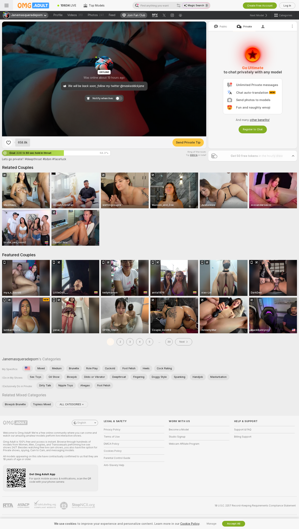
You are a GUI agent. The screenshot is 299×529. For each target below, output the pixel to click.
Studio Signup (177, 436)
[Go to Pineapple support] (64, 505)
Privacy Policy (112, 429)
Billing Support (242, 436)
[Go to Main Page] (33, 5)
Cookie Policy (189, 523)
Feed (112, 15)
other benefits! (260, 120)
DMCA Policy (111, 443)
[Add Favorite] (8, 142)
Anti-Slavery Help (114, 465)
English (81, 422)
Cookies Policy (113, 451)
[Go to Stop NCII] (84, 505)
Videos (75, 15)
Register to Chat (253, 129)
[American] (27, 368)
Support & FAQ (242, 429)
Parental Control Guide (117, 458)
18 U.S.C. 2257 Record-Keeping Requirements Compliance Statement (255, 505)
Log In (287, 5)
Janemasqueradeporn (20, 359)
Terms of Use (112, 436)
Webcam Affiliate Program (184, 443)
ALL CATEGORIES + (72, 404)
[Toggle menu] (6, 5)
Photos (96, 15)
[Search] (178, 5)
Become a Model (179, 429)
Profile (57, 15)
